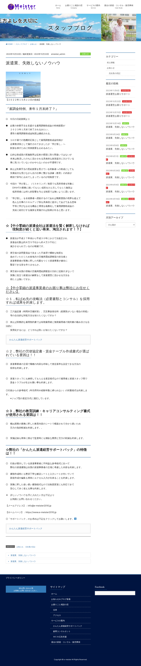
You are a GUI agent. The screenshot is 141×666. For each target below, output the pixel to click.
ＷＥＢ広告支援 (60, 636)
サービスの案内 (58, 620)
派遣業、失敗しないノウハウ (23, 555)
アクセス (57, 615)
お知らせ (85, 54)
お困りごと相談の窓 (60, 604)
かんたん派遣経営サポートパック (25, 339)
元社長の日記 (30, 547)
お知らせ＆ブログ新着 (60, 599)
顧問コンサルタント (61, 631)
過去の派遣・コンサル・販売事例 (65, 642)
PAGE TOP (135, 643)
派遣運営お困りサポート (118, 94)
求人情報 (111, 62)
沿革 (55, 610)
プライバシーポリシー (15, 578)
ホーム (54, 594)
